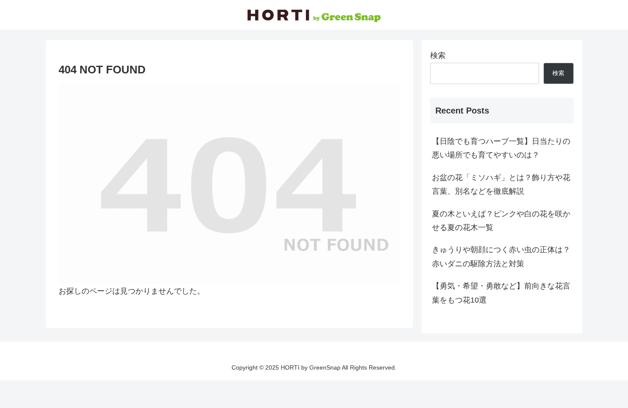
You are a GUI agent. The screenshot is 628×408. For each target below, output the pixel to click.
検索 (438, 55)
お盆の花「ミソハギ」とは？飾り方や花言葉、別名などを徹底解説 (501, 184)
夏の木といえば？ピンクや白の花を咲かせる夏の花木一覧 (501, 221)
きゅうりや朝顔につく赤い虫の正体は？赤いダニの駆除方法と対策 (501, 256)
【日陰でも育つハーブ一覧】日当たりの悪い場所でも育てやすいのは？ (501, 148)
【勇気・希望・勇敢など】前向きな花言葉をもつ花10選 (501, 293)
